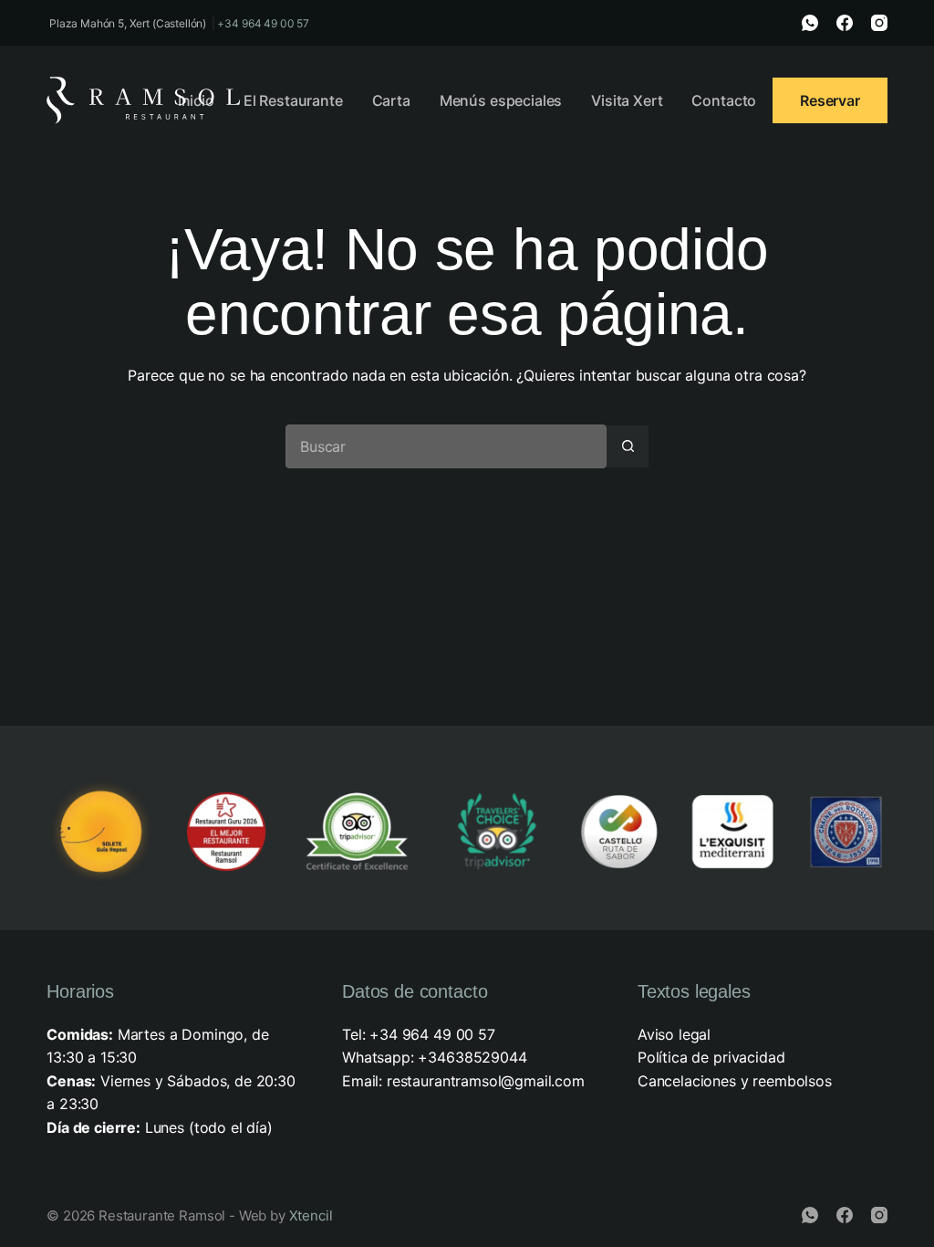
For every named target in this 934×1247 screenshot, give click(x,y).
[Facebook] (844, 23)
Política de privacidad (711, 1057)
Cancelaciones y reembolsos (735, 1081)
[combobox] (446, 446)
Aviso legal (674, 1034)
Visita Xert (626, 100)
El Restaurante (293, 100)
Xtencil (311, 1215)
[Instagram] (879, 23)
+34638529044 (472, 1057)
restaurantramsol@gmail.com (486, 1081)
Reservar (830, 100)
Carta (391, 100)
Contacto (723, 100)
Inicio (196, 100)
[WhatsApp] (810, 23)
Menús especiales (501, 100)
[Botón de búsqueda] (628, 446)
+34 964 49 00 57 (262, 23)
